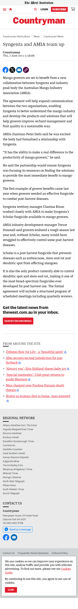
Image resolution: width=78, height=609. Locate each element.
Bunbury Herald (11, 437)
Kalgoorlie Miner (11, 461)
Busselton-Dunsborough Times (18, 441)
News (37, 36)
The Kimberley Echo (13, 465)
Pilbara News (9, 485)
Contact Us (9, 553)
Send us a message (20, 529)
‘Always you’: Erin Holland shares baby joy (36, 369)
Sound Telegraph (11, 493)
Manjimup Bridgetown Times (17, 469)
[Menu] (4, 9)
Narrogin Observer (12, 477)
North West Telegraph (14, 481)
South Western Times (13, 489)
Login (44, 9)
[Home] (10, 9)
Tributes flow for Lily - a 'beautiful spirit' (34, 352)
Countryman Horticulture (16, 36)
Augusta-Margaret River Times (18, 429)
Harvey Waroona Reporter (16, 457)
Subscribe (59, 9)
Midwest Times (10, 473)
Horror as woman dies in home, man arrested (38, 396)
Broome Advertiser (12, 433)
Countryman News (54, 36)
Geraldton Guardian (12, 449)
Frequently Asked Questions (33, 553)
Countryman (9, 445)
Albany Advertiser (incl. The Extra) (20, 425)
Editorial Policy (60, 553)
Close (11, 589)
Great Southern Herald (14, 453)
